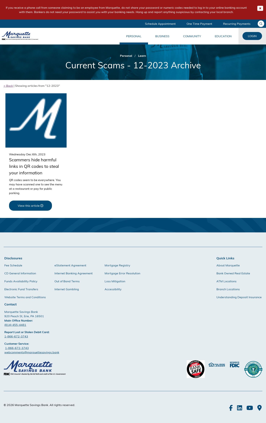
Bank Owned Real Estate (233, 273)
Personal (134, 36)
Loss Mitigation (115, 281)
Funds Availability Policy (20, 281)
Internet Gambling (66, 289)
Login (252, 36)
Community (192, 36)
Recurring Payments (236, 23)
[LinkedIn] (239, 408)
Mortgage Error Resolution (122, 273)
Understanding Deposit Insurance (239, 297)
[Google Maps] (259, 408)
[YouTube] (250, 408)
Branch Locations (228, 289)
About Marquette (228, 265)
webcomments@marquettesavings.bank (31, 352)
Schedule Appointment (160, 23)
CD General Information (20, 273)
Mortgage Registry (117, 265)
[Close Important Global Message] (260, 8)
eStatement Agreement (70, 265)
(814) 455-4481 (15, 325)
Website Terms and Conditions (25, 297)
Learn (142, 56)
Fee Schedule (13, 265)
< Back (8, 86)
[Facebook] (230, 408)
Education (223, 36)
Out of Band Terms (67, 281)
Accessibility (113, 289)
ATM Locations (226, 281)
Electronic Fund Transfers (21, 289)
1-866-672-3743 (16, 336)
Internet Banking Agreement (73, 273)
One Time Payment (199, 23)
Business (162, 36)
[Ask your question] (261, 23)
